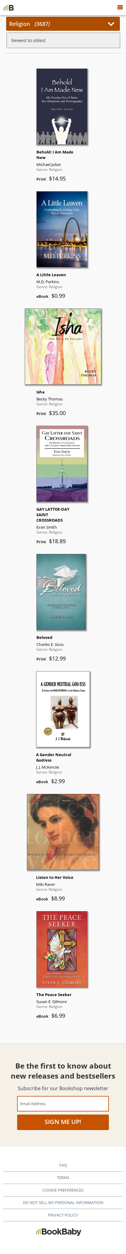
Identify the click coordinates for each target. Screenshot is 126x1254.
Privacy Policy (63, 1215)
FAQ (63, 1165)
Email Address (33, 1103)
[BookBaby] (8, 7)
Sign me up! (63, 1122)
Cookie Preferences (63, 1190)
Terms (63, 1177)
